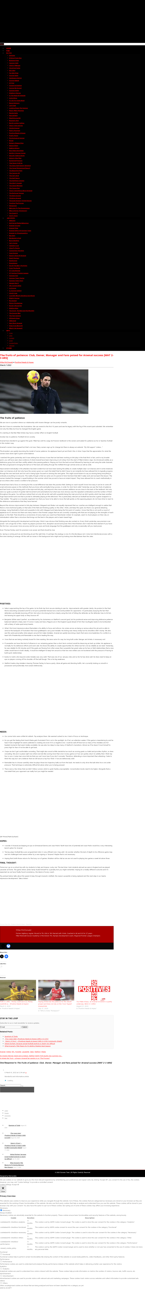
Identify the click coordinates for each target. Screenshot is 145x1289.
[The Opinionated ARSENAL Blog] (72, 42)
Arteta (8, 1052)
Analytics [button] (3, 1266)
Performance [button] (4, 1259)
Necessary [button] (4, 1208)
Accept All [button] (15, 1184)
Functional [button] (3, 1252)
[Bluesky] (8, 946)
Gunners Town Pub (5, 924)
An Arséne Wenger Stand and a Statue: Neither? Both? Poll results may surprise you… (31, 1056)
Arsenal (2, 1052)
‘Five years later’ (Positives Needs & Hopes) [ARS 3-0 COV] (15, 1135)
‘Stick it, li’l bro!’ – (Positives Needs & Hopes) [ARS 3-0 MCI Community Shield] (15, 1145)
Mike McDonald (6, 362)
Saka (32, 1052)
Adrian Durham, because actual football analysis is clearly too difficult (15, 1156)
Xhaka (43, 1052)
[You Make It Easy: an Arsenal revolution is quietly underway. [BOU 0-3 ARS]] (94, 990)
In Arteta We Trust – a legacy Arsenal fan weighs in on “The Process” (25, 1058)
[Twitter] (3, 946)
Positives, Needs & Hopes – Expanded (21, 924)
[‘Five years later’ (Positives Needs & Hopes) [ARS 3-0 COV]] (7, 1133)
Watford (37, 1052)
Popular (7, 1113)
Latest (6, 1111)
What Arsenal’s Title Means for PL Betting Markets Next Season (14, 1165)
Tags (6, 1118)
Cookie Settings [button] (5, 1184)
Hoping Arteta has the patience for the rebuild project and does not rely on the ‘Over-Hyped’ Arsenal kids (55, 1004)
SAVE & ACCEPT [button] (6, 1288)
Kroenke (18, 1052)
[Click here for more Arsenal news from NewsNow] (17, 1089)
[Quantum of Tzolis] (6, 1125)
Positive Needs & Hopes (24, 362)
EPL (13, 1052)
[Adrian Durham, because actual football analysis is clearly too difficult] (7, 1154)
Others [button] (2, 1281)
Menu (2, 44)
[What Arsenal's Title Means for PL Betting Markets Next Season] (7, 1163)
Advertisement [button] (5, 1273)
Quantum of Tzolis (14, 1125)
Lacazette (25, 1052)
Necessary (6, 1210)
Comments (8, 1116)
